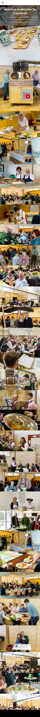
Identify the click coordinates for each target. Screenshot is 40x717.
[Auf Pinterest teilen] (21, 27)
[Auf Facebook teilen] (15, 27)
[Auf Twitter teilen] (18, 27)
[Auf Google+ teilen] (24, 27)
